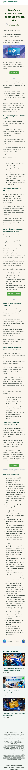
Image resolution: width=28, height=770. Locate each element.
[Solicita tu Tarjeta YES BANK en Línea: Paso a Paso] (14, 682)
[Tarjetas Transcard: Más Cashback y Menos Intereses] (14, 704)
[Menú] (24, 2)
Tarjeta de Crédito (15, 25)
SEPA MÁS (14, 73)
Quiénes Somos (9, 764)
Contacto (7, 765)
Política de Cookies (9, 767)
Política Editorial (18, 764)
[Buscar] (21, 2)
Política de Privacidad (17, 765)
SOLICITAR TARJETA (14, 294)
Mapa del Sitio (14, 769)
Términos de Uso (19, 767)
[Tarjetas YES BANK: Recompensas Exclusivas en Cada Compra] (14, 659)
